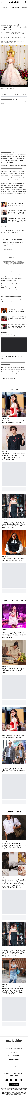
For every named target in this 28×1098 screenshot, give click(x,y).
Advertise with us (14, 1059)
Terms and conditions (14, 1055)
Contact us (14, 1052)
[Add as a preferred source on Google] (14, 1084)
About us (14, 1070)
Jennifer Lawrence (6, 99)
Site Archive (14, 1045)
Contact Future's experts (14, 1048)
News (24, 37)
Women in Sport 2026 (14, 7)
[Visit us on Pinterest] (21, 1080)
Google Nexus (16, 373)
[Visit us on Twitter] (6, 1080)
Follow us (17, 94)
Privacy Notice (19, 262)
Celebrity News (6, 21)
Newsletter (24, 94)
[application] (14, 344)
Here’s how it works (12, 42)
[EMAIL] (14, 379)
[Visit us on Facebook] (16, 1080)
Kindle (23, 369)
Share (5, 94)
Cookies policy (14, 1066)
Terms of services (17, 261)
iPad (19, 369)
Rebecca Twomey (6, 37)
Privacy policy (14, 1062)
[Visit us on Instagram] (11, 1080)
